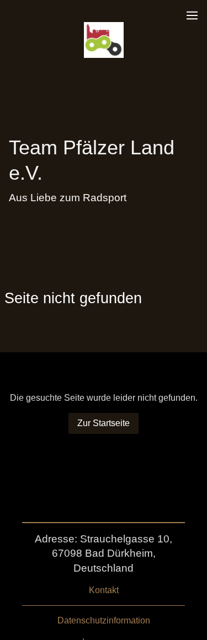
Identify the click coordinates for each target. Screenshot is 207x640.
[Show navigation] (192, 15)
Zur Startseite (103, 423)
